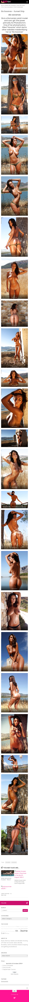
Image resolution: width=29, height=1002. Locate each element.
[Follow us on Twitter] (27, 903)
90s (15, 926)
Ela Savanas (9, 7)
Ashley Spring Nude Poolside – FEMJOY (6, 879)
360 (19, 931)
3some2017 (15, 928)
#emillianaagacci (11, 931)
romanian (14, 862)
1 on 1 (19, 928)
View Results (14, 974)
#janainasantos (11, 926)
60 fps (7, 933)
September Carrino (9, 969)
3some (24, 930)
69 (16, 931)
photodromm (18, 7)
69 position (22, 926)
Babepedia (4, 981)
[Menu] (27, 2)
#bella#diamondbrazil (8, 928)
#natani (26, 926)
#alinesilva (3, 931)
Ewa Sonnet (7, 967)
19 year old (3, 926)
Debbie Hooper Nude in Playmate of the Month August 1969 (20, 882)
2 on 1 (3, 933)
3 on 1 (17, 926)
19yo (6, 926)
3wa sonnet (24, 928)
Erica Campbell (8, 965)
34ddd (2, 928)
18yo (7, 931)
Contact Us (14, 994)
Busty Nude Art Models (8, 5)
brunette (8, 862)
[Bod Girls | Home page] (8, 2)
